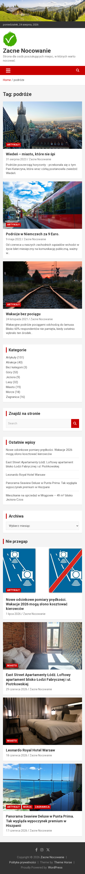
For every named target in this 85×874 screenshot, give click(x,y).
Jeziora (11, 377)
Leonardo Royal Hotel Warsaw (25, 474)
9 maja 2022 (13, 239)
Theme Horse (63, 862)
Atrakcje (11, 362)
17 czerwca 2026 (16, 830)
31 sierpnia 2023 (16, 159)
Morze (10, 392)
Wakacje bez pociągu (23, 314)
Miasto (10, 387)
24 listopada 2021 (17, 319)
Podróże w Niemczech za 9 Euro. (32, 234)
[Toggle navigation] (8, 70)
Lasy (9, 382)
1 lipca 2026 (13, 613)
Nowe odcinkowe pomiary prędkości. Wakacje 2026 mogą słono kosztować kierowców (36, 604)
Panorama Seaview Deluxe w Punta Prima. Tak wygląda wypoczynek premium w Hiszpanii (40, 821)
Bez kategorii (14, 367)
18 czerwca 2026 (16, 755)
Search (75, 423)
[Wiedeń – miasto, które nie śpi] (42, 125)
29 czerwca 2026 (16, 689)
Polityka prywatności (22, 862)
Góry (9, 372)
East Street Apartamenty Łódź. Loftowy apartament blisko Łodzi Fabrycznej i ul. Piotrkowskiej (38, 679)
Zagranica (12, 397)
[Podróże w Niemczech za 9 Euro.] (42, 205)
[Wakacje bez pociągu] (42, 285)
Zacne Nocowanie (27, 50)
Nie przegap (16, 541)
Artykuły (13, 144)
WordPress (55, 867)
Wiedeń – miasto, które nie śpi (30, 154)
